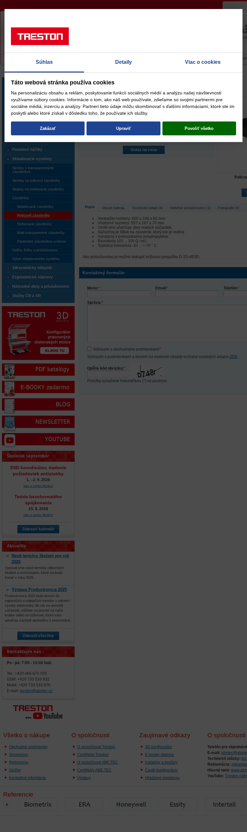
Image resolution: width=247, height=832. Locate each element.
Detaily (123, 62)
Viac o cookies (203, 62)
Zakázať (48, 128)
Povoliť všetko (199, 128)
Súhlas (44, 62)
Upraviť (123, 128)
